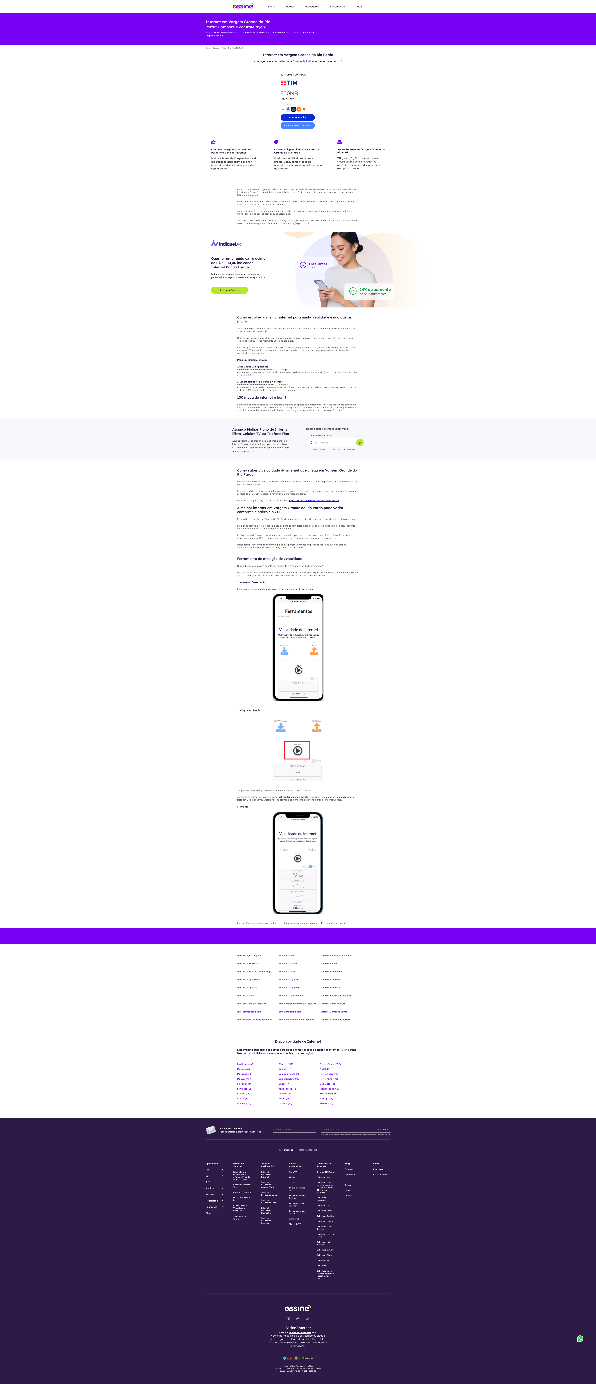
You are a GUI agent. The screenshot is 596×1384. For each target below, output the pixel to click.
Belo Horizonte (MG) (289, 1078)
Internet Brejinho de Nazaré (335, 1019)
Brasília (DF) (243, 1093)
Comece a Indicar (229, 290)
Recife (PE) (284, 1098)
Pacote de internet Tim (241, 1186)
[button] (290, 6)
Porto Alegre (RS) (329, 1073)
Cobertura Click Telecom (324, 1227)
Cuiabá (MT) (285, 1069)
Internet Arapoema (331, 987)
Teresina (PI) (285, 1103)
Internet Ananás (329, 963)
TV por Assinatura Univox (297, 1212)
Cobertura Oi (323, 1205)
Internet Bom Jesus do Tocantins (254, 1019)
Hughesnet (211, 1207)
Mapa (376, 1163)
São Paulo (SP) (328, 1093)
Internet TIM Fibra (325, 1172)
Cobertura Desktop (325, 1216)
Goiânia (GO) (244, 1103)
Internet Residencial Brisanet (266, 1174)
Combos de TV (295, 1219)
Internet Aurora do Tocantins (336, 995)
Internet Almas (287, 955)
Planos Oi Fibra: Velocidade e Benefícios (240, 1208)
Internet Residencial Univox (269, 1193)
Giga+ (208, 1213)
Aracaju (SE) (326, 1098)
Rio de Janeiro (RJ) (330, 1064)
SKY (207, 1182)
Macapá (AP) (244, 1073)
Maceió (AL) (243, 1069)
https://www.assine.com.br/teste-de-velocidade (314, 500)
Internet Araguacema (248, 979)
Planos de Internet (238, 1165)
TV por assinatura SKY (297, 1189)
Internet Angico (287, 971)
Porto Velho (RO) (329, 1078)
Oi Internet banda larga (241, 1199)
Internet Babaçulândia (249, 1011)
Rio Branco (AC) (245, 1064)
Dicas (347, 1190)
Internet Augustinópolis (291, 995)
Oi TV (291, 1182)
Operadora (350, 1174)
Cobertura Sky (323, 1177)
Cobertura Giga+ (324, 1255)
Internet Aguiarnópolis (249, 955)
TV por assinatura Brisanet (297, 1204)
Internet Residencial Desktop (266, 1220)
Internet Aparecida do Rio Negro (254, 971)
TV (346, 1180)
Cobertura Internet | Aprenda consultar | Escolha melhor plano (326, 1274)
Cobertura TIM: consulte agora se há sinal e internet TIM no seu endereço (325, 1187)
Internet (348, 1195)
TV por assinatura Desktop (297, 1196)
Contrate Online (297, 117)
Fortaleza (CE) (244, 1088)
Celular (348, 1185)
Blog (359, 6)
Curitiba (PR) (285, 1093)
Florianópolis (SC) (329, 1088)
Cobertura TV (323, 1265)
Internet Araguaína (331, 979)
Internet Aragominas (332, 971)
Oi (206, 1176)
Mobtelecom (212, 1200)
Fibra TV (293, 1172)
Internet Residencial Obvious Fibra (267, 1184)
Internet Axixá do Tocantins (251, 1003)
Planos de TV (295, 1224)
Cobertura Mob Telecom (324, 1243)
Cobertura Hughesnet (322, 1199)
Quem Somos (378, 1169)
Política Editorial (380, 1174)
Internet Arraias (245, 995)
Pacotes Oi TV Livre (242, 1192)
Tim (207, 1169)
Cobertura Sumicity (325, 1250)
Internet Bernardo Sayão (334, 1011)
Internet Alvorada (288, 963)
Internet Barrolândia (290, 1011)
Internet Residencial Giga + (269, 1201)
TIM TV (292, 1177)
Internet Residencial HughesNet (266, 1210)
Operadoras (211, 1163)
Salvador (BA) (244, 1083)
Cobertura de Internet (324, 1165)
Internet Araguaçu (288, 979)
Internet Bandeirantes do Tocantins (297, 1003)
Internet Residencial (267, 1165)
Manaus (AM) (244, 1078)
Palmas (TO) (326, 1103)
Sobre (271, 6)
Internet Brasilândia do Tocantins (296, 1019)
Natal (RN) (325, 1069)
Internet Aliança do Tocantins (336, 955)
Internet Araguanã (289, 987)
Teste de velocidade (308, 1150)
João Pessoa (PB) (288, 1088)
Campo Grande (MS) (289, 1073)
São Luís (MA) (286, 1064)
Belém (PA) (284, 1083)
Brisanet (209, 1194)
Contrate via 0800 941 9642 (297, 125)
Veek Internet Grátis (239, 1217)
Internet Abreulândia (248, 963)
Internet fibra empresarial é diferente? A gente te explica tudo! (241, 1176)
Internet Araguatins (247, 987)
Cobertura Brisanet (325, 1211)
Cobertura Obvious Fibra (325, 1235)
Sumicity (209, 1188)
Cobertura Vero (324, 1260)
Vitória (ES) (243, 1098)
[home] (244, 6)
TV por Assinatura (295, 1165)
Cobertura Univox (325, 1221)
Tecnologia (349, 1169)
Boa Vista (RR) (328, 1083)
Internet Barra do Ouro (333, 1003)
